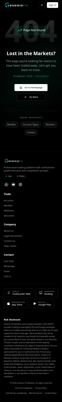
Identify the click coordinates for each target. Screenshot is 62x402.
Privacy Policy (41, 388)
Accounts (9, 200)
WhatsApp (9, 266)
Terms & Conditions (23, 388)
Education (9, 215)
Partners (50, 124)
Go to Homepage (33, 87)
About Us (9, 230)
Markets (11, 124)
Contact (31, 132)
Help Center (10, 245)
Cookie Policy (50, 393)
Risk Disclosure (35, 393)
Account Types (30, 124)
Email (7, 271)
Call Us (7, 276)
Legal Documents (13, 235)
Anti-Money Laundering (16, 393)
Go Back (33, 96)
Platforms (9, 210)
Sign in (52, 4)
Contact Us (9, 240)
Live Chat (9, 261)
